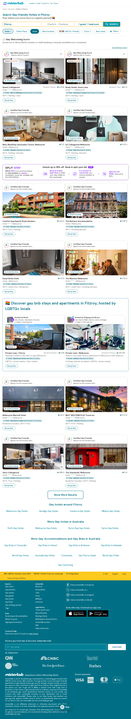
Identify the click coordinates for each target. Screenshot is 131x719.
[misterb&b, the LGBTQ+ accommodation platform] (13, 3)
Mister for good (11, 619)
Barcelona (9, 690)
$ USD (105, 574)
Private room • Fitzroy (15, 353)
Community (66, 555)
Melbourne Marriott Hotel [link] (14, 415)
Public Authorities (42, 628)
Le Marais (45, 690)
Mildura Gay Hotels (111, 511)
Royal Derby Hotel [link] (11, 278)
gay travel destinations (28, 692)
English (115, 574)
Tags (7, 608)
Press (37, 596)
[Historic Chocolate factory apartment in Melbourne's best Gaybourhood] (120, 348)
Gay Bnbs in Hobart (47, 545)
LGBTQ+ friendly (71, 31)
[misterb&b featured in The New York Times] (53, 665)
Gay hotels (9, 599)
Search (114, 24)
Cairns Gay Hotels (109, 528)
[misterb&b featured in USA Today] (11, 666)
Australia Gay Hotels (45, 555)
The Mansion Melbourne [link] (77, 278)
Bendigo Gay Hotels (48, 511)
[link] (59, 82)
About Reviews (41, 613)
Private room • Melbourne (77, 353)
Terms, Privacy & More (16, 578)
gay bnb (12, 698)
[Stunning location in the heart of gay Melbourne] (59, 348)
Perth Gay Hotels (16, 528)
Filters (116, 31)
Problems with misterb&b (15, 696)
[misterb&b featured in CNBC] (50, 658)
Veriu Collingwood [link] (11, 472)
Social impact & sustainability (16, 616)
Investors (39, 602)
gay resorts (35, 683)
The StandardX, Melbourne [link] (78, 472)
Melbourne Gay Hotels (17, 511)
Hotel (7, 31)
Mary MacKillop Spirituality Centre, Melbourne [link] (24, 144)
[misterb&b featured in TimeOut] (92, 658)
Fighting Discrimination (13, 622)
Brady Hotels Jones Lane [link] (77, 87)
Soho (36, 687)
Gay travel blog (65, 565)
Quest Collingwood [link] (11, 87)
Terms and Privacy (42, 610)
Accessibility (40, 590)
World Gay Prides (110, 555)
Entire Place (21, 31)
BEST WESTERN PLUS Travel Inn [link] (80, 415)
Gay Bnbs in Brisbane (79, 545)
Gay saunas (9, 593)
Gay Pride (9, 602)
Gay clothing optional (13, 605)
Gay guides (9, 596)
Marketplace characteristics (46, 619)
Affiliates (38, 599)
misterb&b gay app (45, 701)
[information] (13, 320)
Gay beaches (10, 590)
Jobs (37, 593)
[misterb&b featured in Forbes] (95, 666)
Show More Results (65, 494)
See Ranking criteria (119, 47)
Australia (11, 9)
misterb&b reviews (42, 622)
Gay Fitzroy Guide (87, 555)
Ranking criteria (41, 616)
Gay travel (9, 586)
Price (86, 31)
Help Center (33, 634)
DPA (36, 625)
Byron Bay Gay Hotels (79, 528)
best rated (100, 31)
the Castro (19, 690)
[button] (33, 54)
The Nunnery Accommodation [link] (79, 221)
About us (38, 586)
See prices (8, 100)
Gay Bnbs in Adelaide (111, 545)
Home (5, 9)
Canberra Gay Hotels (80, 511)
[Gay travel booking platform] (14, 674)
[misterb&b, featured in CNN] (9, 658)
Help (124, 574)
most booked (48, 31)
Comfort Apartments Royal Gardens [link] (19, 221)
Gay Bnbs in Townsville (15, 545)
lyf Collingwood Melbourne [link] (78, 144)
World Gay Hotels (20, 555)
